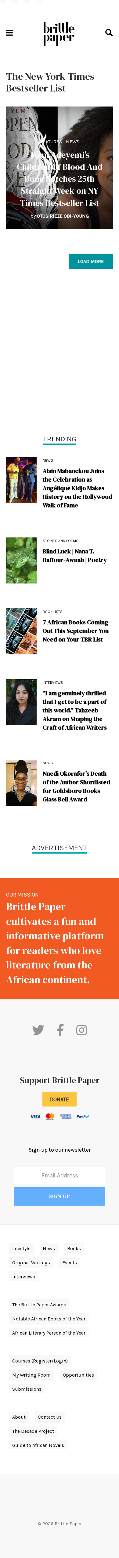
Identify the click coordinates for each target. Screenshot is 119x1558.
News (72, 142)
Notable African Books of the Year (48, 1319)
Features (51, 142)
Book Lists (53, 612)
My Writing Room (31, 1375)
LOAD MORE (91, 261)
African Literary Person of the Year (48, 1333)
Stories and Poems (60, 541)
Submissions (26, 1389)
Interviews (53, 682)
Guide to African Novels (38, 1445)
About (19, 1417)
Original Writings (31, 1262)
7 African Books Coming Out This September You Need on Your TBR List (76, 631)
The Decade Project (33, 1431)
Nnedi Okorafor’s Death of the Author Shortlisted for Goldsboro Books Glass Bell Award (76, 786)
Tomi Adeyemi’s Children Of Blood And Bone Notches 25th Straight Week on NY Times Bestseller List (60, 179)
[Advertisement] (59, 353)
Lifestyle (21, 1248)
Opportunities (78, 1375)
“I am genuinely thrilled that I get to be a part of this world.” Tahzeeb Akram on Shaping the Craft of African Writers (75, 710)
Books (74, 1248)
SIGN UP (59, 1196)
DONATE (59, 1099)
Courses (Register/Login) (40, 1361)
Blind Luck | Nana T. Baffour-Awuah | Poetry (75, 555)
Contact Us (50, 1417)
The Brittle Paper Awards (39, 1305)
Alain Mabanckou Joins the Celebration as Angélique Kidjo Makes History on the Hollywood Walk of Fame (77, 488)
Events (69, 1262)
